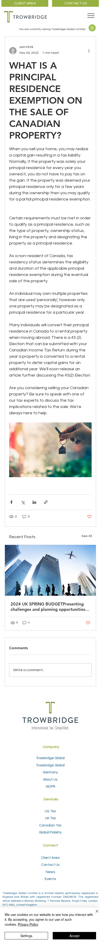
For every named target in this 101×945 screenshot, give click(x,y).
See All (87, 536)
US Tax (50, 811)
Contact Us (50, 865)
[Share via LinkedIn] (34, 502)
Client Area (50, 858)
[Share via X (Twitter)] (23, 502)
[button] (92, 28)
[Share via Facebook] (11, 502)
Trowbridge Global (50, 758)
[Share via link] (46, 502)
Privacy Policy (28, 924)
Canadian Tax (50, 825)
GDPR (50, 786)
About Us (50, 779)
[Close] (94, 914)
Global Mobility (50, 832)
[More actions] (89, 51)
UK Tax (50, 818)
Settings (26, 935)
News (50, 872)
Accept (74, 935)
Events (50, 879)
